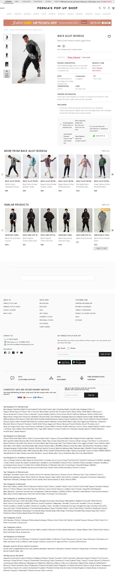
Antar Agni (52, 409)
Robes (106, 486)
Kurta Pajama (57, 489)
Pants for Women (38, 477)
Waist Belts (8, 511)
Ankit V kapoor (51, 438)
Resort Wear (51, 477)
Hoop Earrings (9, 508)
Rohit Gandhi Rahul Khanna (26, 421)
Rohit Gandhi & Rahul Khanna (46, 419)
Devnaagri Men (56, 443)
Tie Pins (76, 486)
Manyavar (97, 412)
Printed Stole (39, 513)
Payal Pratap (45, 417)
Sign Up (91, 395)
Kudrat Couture (49, 448)
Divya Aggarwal (49, 424)
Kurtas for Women (43, 474)
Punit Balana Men (69, 443)
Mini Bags (61, 511)
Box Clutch (100, 511)
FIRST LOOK (59, 1)
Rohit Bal (30, 419)
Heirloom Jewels (37, 503)
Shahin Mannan (97, 429)
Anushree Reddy (63, 409)
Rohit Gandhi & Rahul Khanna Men (57, 451)
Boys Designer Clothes (12, 529)
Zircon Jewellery (94, 503)
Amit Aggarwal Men (85, 443)
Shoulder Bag (79, 511)
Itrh (36, 429)
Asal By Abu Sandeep (79, 409)
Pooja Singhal (31, 409)
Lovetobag (8, 465)
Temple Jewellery (23, 506)
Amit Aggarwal (83, 421)
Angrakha (86, 489)
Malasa (96, 426)
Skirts (68, 477)
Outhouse (91, 460)
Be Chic (62, 465)
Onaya (20, 414)
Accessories (28, 491)
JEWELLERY (26, 1)
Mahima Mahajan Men (64, 448)
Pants (52, 486)
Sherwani (33, 486)
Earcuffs (87, 501)
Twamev (72, 441)
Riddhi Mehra (99, 417)
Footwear (50, 494)
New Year (19, 551)
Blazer (85, 529)
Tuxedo (78, 489)
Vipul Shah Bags (82, 465)
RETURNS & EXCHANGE (83, 306)
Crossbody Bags (38, 511)
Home (6, 30)
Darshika (20, 443)
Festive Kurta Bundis (100, 491)
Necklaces (7, 501)
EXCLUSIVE (43, 306)
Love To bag (62, 460)
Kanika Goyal (81, 424)
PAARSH (88, 448)
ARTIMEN (58, 446)
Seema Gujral (63, 419)
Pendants (48, 503)
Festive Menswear (20, 494)
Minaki (76, 463)
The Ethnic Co (93, 441)
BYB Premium (81, 541)
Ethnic (69, 491)
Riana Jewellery (87, 463)
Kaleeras (79, 501)
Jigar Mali (42, 429)
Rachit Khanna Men (46, 446)
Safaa (19, 429)
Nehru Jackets (42, 529)
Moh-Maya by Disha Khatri (33, 460)
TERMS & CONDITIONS (83, 310)
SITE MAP (78, 320)
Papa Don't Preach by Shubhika (26, 417)
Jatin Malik (16, 446)
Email (63, 348)
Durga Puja (84, 548)
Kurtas (40, 486)
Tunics (100, 474)
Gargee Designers (10, 448)
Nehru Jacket (18, 486)
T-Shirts (13, 489)
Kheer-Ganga (82, 441)
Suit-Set (27, 489)
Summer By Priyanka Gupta (60, 412)
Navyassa (71, 539)
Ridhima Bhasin (9, 419)
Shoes (52, 508)
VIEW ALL (106, 151)
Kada (47, 508)
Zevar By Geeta (22, 463)
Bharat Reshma (9, 443)
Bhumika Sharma (10, 424)
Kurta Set (63, 520)
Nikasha (53, 421)
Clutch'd (83, 460)
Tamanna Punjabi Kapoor (80, 429)
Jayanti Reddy (43, 414)
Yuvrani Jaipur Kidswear (85, 539)
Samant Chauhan (24, 424)
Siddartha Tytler (76, 419)
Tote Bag (69, 511)
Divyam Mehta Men (65, 438)
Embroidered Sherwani (66, 529)
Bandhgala (96, 489)
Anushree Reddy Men (30, 446)
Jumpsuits (83, 477)
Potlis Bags (79, 508)
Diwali (6, 548)
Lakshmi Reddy (45, 539)
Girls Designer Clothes (12, 520)
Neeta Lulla (72, 421)
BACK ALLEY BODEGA (71, 35)
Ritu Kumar (21, 419)
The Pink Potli (73, 460)
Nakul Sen (98, 414)
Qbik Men (7, 446)
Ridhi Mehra (87, 412)
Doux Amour (18, 465)
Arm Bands (19, 503)
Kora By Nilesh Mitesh (85, 453)
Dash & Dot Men (15, 438)
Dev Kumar (29, 443)
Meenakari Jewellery (62, 503)
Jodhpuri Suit (69, 489)
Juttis (71, 508)
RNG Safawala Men (35, 451)
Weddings (103, 548)
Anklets (27, 503)
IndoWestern (85, 491)
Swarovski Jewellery (79, 503)
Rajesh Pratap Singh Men (83, 438)
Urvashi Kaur (8, 431)
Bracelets (29, 501)
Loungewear (39, 491)
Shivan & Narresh (10, 414)
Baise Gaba (76, 412)
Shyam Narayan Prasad (66, 424)
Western (76, 491)
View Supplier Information (97, 69)
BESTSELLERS (44, 303)
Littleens (24, 541)
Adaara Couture (54, 429)
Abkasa (66, 446)
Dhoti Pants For (101, 520)
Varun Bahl (62, 421)
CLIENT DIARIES (45, 327)
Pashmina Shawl (10, 513)
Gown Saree (37, 479)
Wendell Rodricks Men (12, 453)
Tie (57, 494)
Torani (79, 426)
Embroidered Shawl (25, 513)
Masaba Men (79, 448)
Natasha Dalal (19, 409)
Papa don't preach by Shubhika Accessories (20, 467)
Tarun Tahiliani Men (101, 443)
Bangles (43, 501)
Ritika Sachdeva (65, 467)
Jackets (75, 477)
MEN (17, 1)
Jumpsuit (19, 491)
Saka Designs (34, 541)
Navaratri (51, 548)
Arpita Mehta (50, 426)
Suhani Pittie (53, 467)
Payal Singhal (101, 419)
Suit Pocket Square (87, 486)
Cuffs (22, 501)
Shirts (26, 486)
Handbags (96, 508)
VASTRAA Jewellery (103, 460)
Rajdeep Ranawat (69, 417)
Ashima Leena (43, 421)
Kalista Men (23, 448)
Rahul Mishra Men (20, 451)
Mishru (90, 414)
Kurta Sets (24, 474)
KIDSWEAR (38, 1)
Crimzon (82, 467)
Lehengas (7, 474)
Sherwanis (55, 474)
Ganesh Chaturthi (72, 548)
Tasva (6, 438)
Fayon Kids (8, 539)
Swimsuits (92, 477)
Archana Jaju (10, 429)
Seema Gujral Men (79, 451)
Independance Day (21, 548)
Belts (65, 508)
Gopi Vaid (25, 426)
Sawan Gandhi (62, 426)
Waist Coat (67, 486)
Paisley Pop (42, 467)
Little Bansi (25, 539)
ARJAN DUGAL (88, 446)
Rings (36, 501)
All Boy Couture (46, 541)
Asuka (54, 441)
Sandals (59, 508)
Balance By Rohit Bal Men (31, 453)
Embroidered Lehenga (38, 520)
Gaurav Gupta (9, 421)
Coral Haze (70, 465)
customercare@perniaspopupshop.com (20, 344)
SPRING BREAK (104, 451)
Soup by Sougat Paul (11, 426)
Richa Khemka (27, 429)
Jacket (78, 529)
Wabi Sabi (46, 441)
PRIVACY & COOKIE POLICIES (85, 313)
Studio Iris (65, 429)
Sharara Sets (79, 474)
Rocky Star (27, 412)
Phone (73, 348)
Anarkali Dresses (80, 520)
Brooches (63, 494)
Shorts (6, 489)
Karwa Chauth (9, 551)
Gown (70, 474)
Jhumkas (94, 506)
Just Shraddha (54, 463)
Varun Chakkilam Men (67, 453)
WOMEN (8, 1)
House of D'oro (67, 463)
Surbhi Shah (37, 424)
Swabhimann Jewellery (38, 463)
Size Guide (86, 57)
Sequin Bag (90, 511)
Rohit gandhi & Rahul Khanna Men (16, 441)
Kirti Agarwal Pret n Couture (64, 541)
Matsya (72, 426)
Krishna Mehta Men (41, 443)
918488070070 (106, 2)
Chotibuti (34, 539)
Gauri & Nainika (30, 414)
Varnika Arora (50, 460)
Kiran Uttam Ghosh (64, 414)
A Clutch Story (29, 465)
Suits (46, 486)
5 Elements (53, 465)
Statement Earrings (68, 506)
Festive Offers (71, 479)
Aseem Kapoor (20, 431)
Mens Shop (8, 494)
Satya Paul (42, 409)
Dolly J (90, 409)
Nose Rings (60, 501)
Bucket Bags (51, 511)
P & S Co (16, 539)
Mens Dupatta (9, 491)
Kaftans (93, 474)
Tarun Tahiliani (89, 419)
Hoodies (99, 486)
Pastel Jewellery (10, 506)
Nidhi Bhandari (42, 465)
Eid (31, 548)
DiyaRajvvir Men (101, 446)
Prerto (75, 467)
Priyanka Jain (93, 424)
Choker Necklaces (22, 508)
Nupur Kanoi (8, 417)
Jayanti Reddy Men (49, 453)
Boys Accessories (23, 532)
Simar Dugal (87, 426)
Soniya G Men (92, 451)
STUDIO (48, 1)
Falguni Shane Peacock (12, 412)
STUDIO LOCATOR (10, 310)
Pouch (104, 508)
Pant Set (31, 494)
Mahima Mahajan (80, 414)
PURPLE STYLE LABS (10, 303)
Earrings (15, 501)
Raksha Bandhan (40, 548)
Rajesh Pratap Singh (85, 417)
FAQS (77, 316)
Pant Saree (48, 479)
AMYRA (92, 465)
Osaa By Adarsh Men (40, 412)
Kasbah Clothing (35, 448)
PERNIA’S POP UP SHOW (12, 306)
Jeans (48, 489)
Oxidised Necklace (38, 508)
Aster (7, 463)
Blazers (20, 489)
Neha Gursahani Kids (12, 541)
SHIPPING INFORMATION (83, 303)
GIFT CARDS (44, 313)
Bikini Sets (61, 477)
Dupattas (101, 477)
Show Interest (74, 57)
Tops (87, 474)
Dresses (63, 474)
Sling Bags (27, 511)
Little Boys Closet (59, 539)
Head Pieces (96, 501)
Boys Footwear (9, 532)
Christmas (94, 548)
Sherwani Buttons (38, 489)
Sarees (32, 474)
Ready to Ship (58, 479)
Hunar (12, 463)
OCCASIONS (44, 323)
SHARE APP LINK (105, 354)
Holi (11, 548)
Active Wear (40, 494)
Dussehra (60, 548)
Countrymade (38, 438)
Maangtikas (70, 501)
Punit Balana (56, 417)
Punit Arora (8, 451)
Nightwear (8, 479)
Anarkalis (15, 474)
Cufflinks (62, 491)
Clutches (88, 508)
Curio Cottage (9, 460)
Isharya (19, 460)
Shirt (91, 529)
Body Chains (8, 503)
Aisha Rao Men (76, 446)
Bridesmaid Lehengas (12, 477)
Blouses (16, 479)
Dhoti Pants (25, 477)
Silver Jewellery (54, 506)
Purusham (104, 441)
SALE (41, 310)
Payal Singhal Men (100, 448)
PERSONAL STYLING (46, 320)
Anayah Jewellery (101, 463)
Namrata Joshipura (97, 421)
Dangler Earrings (83, 506)
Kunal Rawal (62, 441)
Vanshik (98, 438)
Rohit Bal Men (36, 441)
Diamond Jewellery (39, 506)
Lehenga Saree (25, 479)
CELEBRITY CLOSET (46, 316)
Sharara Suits (53, 520)
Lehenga (25, 520)
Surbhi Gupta (106, 426)
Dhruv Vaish (27, 438)
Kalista (53, 414)
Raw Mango (8, 409)
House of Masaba (37, 426)
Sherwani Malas (51, 491)
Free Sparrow (102, 539)
